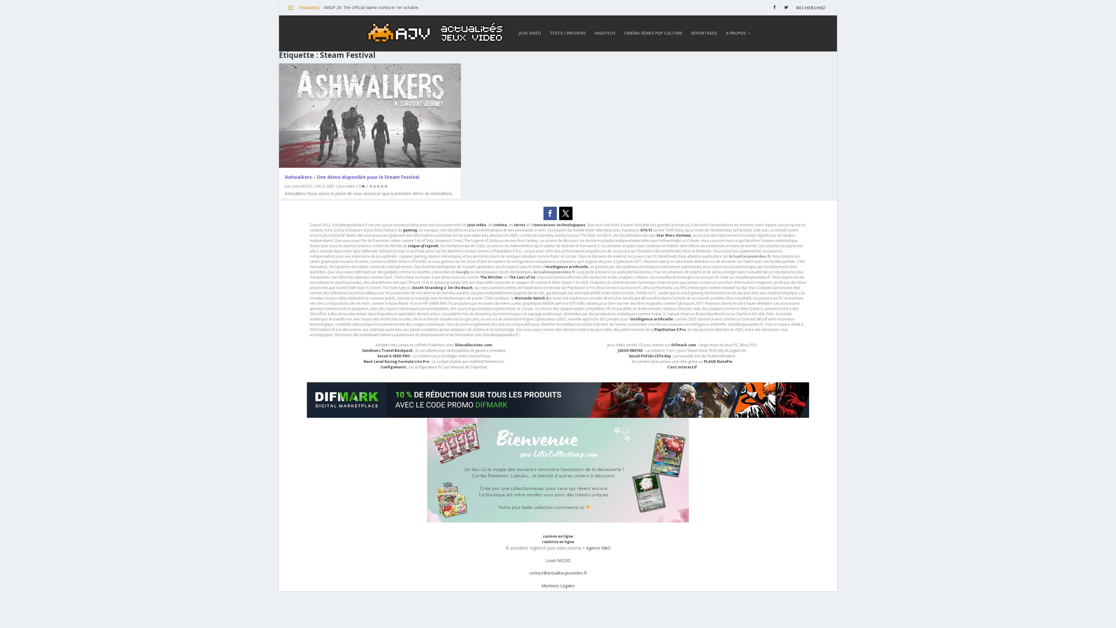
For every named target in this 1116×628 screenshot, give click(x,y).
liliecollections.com (473, 344)
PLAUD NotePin (718, 361)
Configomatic (393, 367)
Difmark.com (683, 344)
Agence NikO (598, 548)
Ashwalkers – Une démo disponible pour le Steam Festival (352, 177)
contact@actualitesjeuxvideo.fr (558, 573)
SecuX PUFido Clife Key (650, 356)
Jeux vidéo (529, 33)
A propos (736, 33)
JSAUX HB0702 (630, 350)
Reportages (704, 33)
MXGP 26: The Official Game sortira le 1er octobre (371, 7)
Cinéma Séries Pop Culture (653, 33)
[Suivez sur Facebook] (550, 213)
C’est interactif (682, 367)
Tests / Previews (568, 33)
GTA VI (646, 230)
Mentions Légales (558, 585)
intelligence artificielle (651, 319)
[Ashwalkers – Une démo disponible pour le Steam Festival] (370, 115)
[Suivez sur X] (566, 213)
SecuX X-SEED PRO (393, 356)
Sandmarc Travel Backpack (387, 350)
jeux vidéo (476, 224)
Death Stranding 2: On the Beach (442, 287)
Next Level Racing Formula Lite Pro (396, 361)
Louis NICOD (301, 186)
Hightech (605, 33)
